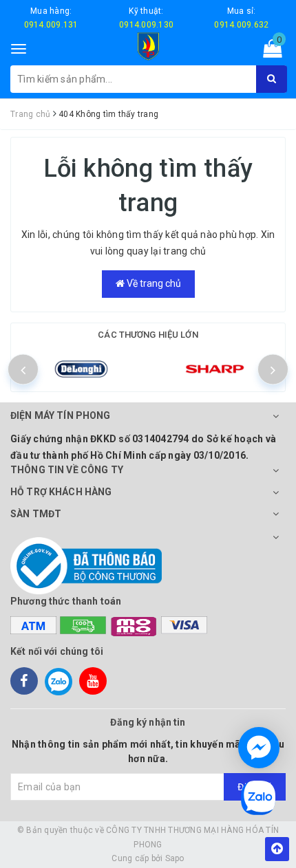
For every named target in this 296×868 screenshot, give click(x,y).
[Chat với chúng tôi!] (258, 747)
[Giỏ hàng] (268, 51)
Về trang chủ (153, 283)
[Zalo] (58, 681)
